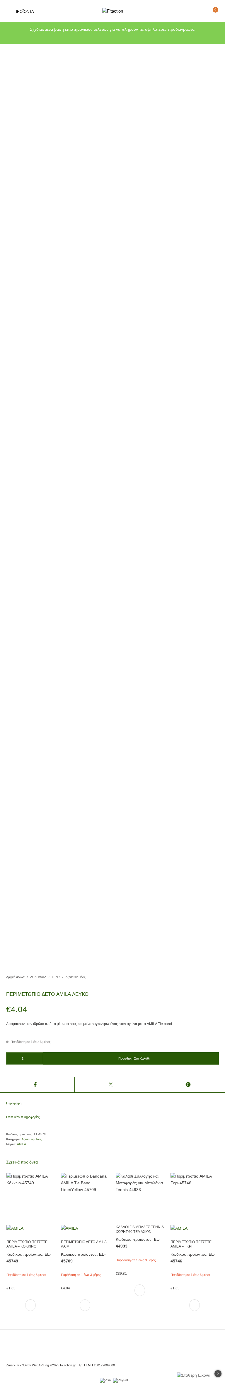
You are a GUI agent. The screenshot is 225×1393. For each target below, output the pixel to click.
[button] (30, 1305)
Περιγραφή (13, 1103)
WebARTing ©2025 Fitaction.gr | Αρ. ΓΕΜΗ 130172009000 (73, 1365)
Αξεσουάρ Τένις (76, 977)
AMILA (21, 1144)
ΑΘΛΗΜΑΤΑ (38, 977)
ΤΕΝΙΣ (56, 977)
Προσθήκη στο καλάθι (133, 1058)
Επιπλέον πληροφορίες (23, 1117)
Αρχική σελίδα (15, 977)
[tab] (112, 1104)
